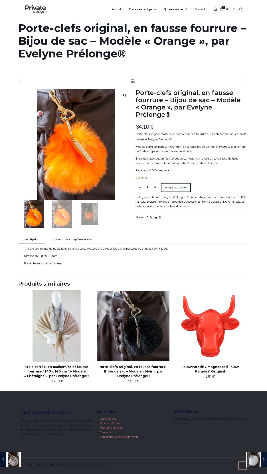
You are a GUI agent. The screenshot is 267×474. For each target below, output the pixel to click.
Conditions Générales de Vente (119, 437)
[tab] (31, 239)
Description (31, 239)
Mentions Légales (111, 427)
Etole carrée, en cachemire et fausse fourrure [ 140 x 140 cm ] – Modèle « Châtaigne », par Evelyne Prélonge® (56, 371)
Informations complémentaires (72, 239)
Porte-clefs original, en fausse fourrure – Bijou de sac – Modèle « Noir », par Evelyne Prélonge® (133, 371)
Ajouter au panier (176, 187)
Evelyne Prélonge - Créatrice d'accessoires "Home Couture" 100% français (193, 201)
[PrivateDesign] (36, 9)
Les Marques (108, 418)
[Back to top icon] (242, 465)
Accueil (156, 197)
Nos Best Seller (109, 423)
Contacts (105, 432)
